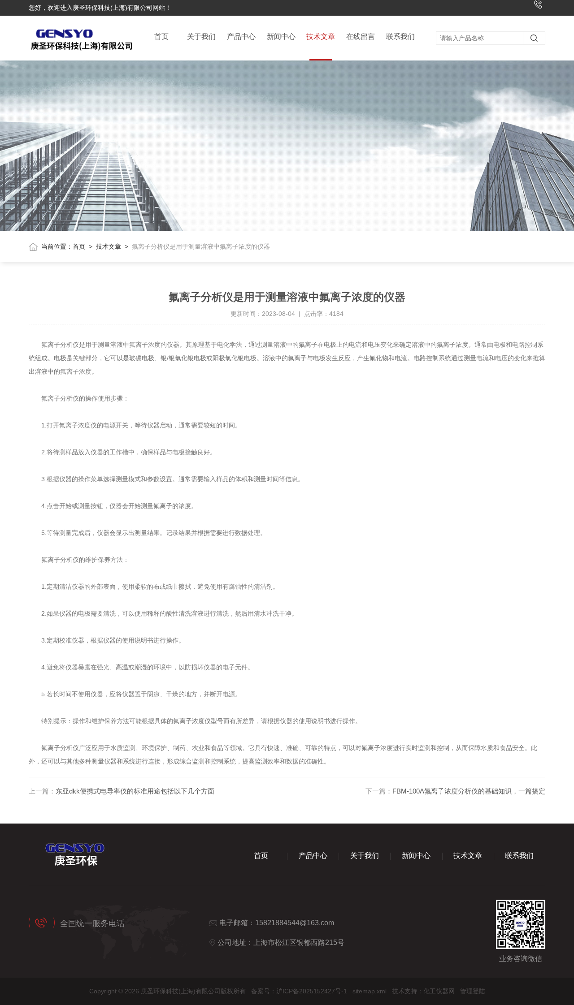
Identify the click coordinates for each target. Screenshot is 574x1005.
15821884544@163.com (294, 923)
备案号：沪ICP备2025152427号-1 (299, 991)
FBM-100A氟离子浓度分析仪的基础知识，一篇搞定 (468, 791)
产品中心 (241, 36)
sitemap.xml (369, 991)
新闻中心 (281, 36)
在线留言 (360, 36)
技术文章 (320, 36)
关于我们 (201, 36)
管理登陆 (472, 991)
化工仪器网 (439, 991)
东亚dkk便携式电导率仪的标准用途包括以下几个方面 (135, 791)
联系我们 (400, 36)
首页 (161, 36)
